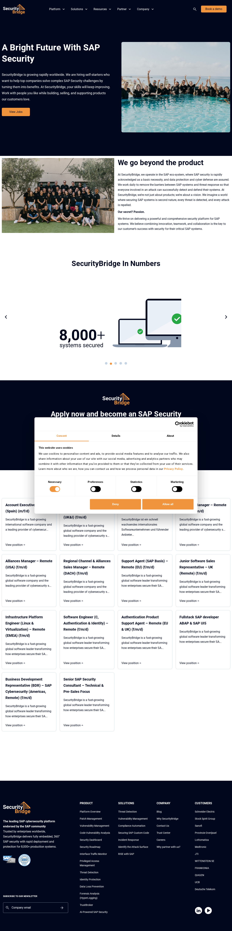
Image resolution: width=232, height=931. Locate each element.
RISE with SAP (126, 854)
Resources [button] (100, 9)
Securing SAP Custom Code (133, 832)
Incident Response (128, 839)
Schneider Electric (205, 811)
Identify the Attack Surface (133, 846)
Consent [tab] (62, 435)
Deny (115, 504)
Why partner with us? (168, 846)
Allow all (167, 504)
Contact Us (163, 825)
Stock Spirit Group (205, 818)
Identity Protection (90, 879)
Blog (159, 811)
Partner (122, 9)
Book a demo (213, 9)
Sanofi (198, 825)
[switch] (95, 489)
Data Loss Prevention (92, 886)
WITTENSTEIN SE (204, 861)
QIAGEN (199, 875)
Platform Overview (90, 811)
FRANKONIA (202, 868)
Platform (54, 9)
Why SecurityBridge (167, 818)
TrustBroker (86, 905)
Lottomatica (202, 839)
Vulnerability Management (94, 825)
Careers (161, 839)
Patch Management (91, 818)
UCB (197, 882)
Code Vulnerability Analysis (95, 832)
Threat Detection (89, 872)
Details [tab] (116, 435)
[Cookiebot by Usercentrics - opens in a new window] (178, 424)
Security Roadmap (90, 846)
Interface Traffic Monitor (93, 854)
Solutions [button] (77, 9)
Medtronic (200, 846)
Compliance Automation (131, 825)
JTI (196, 854)
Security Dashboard (91, 839)
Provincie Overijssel (205, 832)
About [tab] (170, 435)
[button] (6, 317)
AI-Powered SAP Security (94, 912)
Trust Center (163, 832)
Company (143, 9)
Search (195, 9)
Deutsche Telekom (205, 889)
